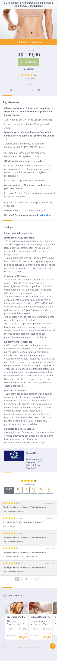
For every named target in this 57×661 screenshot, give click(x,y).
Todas (9, 490)
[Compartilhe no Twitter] (11, 90)
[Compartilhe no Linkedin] (46, 90)
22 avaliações (28, 78)
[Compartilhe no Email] (25, 90)
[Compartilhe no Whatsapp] (32, 90)
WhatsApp (45, 215)
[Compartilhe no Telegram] (39, 90)
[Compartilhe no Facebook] (18, 90)
